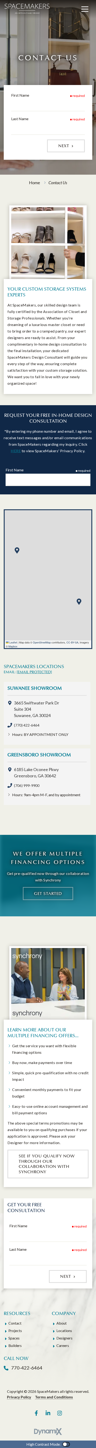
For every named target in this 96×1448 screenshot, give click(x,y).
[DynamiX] (48, 1431)
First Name (20, 95)
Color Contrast (66, 1444)
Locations (64, 1330)
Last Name (19, 118)
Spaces (14, 1338)
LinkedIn (48, 1413)
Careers (62, 1345)
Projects (15, 1330)
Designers (64, 1338)
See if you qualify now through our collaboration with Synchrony (47, 1163)
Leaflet (13, 642)
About (61, 1323)
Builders (15, 1345)
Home (34, 182)
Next (64, 145)
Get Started (48, 893)
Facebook (36, 1413)
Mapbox (12, 646)
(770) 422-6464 (26, 725)
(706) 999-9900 (26, 785)
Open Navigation (84, 9)
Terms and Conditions (54, 1397)
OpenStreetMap (42, 642)
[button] (17, 550)
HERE (16, 451)
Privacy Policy (19, 1397)
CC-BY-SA (72, 642)
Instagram (59, 1413)
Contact (14, 1323)
